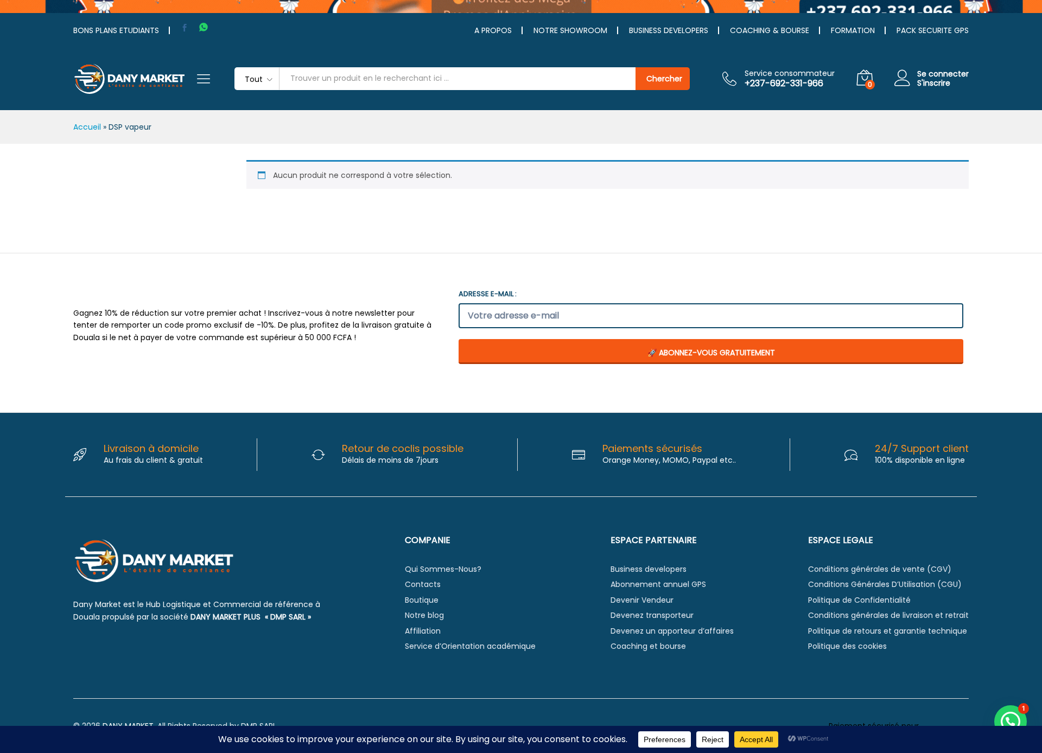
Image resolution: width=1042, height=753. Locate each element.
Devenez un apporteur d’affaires (672, 631)
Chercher (664, 78)
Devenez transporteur (652, 615)
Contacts (423, 584)
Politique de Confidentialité (859, 600)
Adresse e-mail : (488, 294)
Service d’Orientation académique (470, 646)
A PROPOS (493, 30)
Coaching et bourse (648, 646)
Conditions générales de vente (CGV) (879, 569)
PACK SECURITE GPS (933, 30)
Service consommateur (790, 73)
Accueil (87, 127)
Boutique (422, 600)
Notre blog (424, 615)
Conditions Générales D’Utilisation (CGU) (885, 584)
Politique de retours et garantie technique (887, 631)
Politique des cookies (847, 646)
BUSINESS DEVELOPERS (668, 30)
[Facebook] (184, 28)
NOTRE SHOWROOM (570, 30)
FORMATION (853, 30)
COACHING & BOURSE (769, 30)
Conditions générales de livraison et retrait (888, 615)
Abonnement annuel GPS (658, 584)
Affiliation (423, 631)
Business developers (649, 569)
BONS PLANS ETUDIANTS (116, 30)
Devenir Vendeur (642, 600)
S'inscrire (933, 83)
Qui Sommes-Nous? (443, 569)
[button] (1010, 721)
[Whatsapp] (203, 27)
